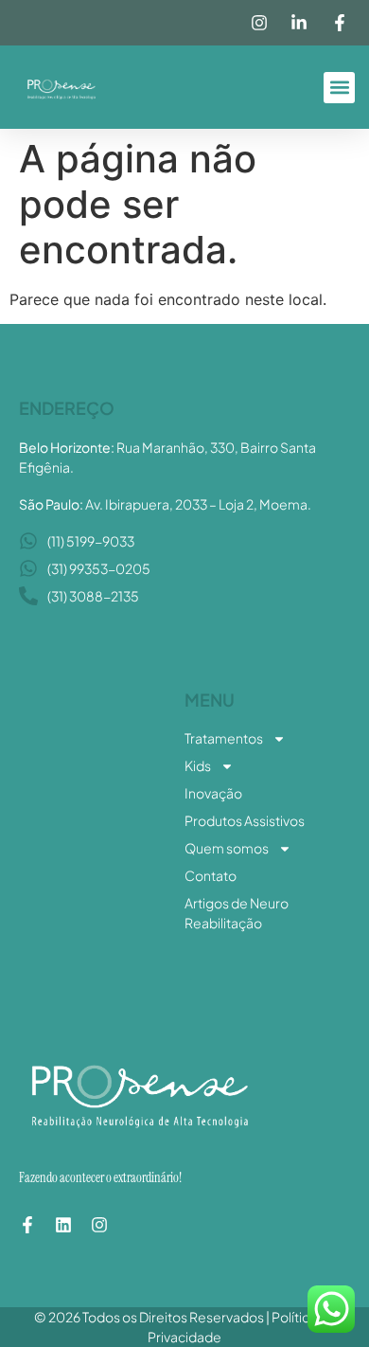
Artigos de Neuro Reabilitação (236, 912)
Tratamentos (223, 737)
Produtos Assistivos (244, 820)
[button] (339, 87)
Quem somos (226, 847)
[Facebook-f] (27, 1224)
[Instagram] (99, 1224)
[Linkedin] (63, 1224)
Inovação (213, 792)
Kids (197, 765)
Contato (210, 875)
